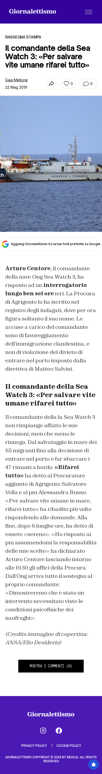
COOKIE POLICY (68, 746)
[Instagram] (43, 730)
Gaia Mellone (16, 80)
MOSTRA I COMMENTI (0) (51, 666)
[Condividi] (51, 83)
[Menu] (88, 11)
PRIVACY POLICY (34, 746)
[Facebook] (59, 730)
